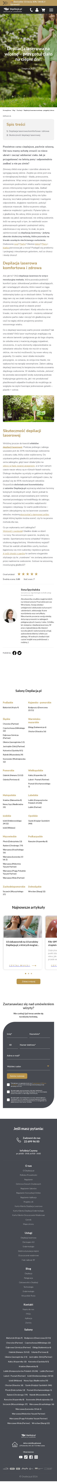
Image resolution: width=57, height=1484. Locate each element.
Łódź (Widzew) (15, 1380)
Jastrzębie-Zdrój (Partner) (40, 1357)
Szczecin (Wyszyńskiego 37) (15, 1404)
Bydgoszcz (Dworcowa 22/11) (37, 1338)
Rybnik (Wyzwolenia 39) (39, 1395)
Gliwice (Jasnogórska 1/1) (16, 1357)
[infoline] (31, 10)
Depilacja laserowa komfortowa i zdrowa (28, 131)
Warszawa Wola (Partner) (18, 1423)
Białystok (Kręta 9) (14, 1338)
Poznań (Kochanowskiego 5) (39, 1390)
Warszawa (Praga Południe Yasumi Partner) (28, 1418)
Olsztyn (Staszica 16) (14, 1385)
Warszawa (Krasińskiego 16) (41, 1404)
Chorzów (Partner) (14, 1343)
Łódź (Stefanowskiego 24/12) (40, 1376)
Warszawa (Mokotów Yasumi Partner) (28, 1413)
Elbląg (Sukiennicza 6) (42, 1347)
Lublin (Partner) (46, 1371)
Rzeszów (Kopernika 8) (14, 1399)
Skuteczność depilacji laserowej (23, 135)
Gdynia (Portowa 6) (39, 1352)
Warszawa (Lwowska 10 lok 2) (28, 1409)
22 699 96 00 (31, 1141)
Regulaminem (36, 1083)
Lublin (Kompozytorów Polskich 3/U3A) (20, 1371)
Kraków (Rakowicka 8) (28, 1366)
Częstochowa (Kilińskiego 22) (38, 1343)
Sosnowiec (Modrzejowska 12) (39, 1399)
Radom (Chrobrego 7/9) (17, 1395)
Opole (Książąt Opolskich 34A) (38, 1385)
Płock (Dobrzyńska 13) (15, 1390)
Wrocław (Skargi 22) (41, 1423)
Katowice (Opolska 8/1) (38, 1361)
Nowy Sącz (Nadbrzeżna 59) (36, 1380)
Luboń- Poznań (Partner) (15, 1376)
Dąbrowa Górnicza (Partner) (18, 1347)
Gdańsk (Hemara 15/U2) (19, 1352)
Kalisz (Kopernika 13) (17, 1361)
